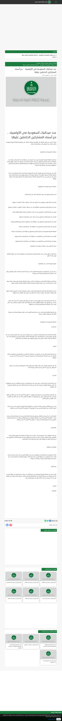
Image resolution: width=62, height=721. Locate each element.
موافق (58, 719)
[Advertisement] (31, 15)
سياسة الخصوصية (52, 719)
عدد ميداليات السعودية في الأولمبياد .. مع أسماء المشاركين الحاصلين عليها (38, 55)
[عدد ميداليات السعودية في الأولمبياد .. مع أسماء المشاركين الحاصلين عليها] (50, 521)
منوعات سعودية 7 (40, 63)
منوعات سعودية (48, 63)
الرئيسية (54, 63)
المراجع (53, 57)
